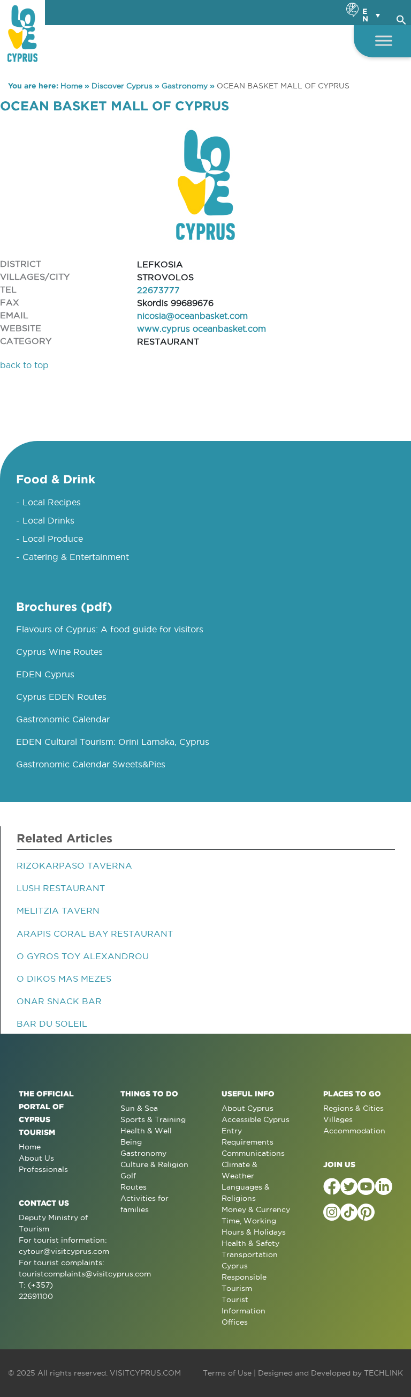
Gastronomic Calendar (63, 719)
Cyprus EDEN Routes (61, 696)
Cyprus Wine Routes (59, 651)
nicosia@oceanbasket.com (192, 315)
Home (71, 85)
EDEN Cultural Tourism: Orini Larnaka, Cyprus (112, 741)
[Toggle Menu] (383, 40)
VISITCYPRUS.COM (145, 1373)
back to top (24, 365)
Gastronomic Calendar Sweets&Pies (90, 764)
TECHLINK (383, 1373)
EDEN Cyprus (45, 674)
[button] (401, 18)
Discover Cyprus (122, 85)
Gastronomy (185, 85)
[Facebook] (332, 1186)
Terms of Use (227, 1373)
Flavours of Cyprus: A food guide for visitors (109, 629)
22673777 (158, 290)
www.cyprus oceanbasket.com (201, 328)
